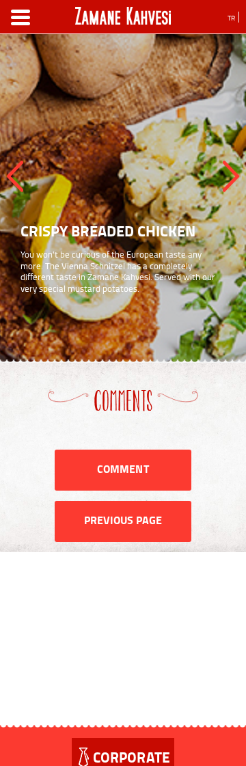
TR (231, 18)
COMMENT (122, 468)
